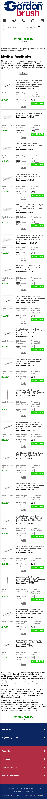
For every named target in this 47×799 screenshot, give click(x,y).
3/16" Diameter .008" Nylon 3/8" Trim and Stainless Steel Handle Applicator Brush (29, 642)
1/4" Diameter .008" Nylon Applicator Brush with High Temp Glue (30, 146)
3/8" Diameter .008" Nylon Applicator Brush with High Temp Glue (30, 176)
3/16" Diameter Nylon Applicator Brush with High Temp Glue (29, 114)
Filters (23, 73)
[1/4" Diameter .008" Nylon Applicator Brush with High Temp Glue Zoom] (7, 148)
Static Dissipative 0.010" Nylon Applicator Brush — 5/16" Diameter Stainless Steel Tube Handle (30, 298)
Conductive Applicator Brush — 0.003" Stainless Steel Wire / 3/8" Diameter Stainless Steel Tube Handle (29, 425)
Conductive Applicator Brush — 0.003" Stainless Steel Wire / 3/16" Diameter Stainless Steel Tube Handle (30, 612)
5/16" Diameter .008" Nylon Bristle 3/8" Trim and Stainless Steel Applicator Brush (30, 268)
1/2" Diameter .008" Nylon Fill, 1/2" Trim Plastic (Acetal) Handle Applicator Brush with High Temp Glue (30, 238)
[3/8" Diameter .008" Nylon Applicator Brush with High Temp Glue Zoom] (7, 178)
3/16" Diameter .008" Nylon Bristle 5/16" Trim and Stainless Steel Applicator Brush (30, 548)
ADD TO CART (37, 103)
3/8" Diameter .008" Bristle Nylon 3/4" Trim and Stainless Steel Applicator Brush (29, 361)
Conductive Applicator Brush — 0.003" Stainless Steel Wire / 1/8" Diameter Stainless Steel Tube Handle (29, 519)
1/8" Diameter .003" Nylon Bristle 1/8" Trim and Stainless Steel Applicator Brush (29, 455)
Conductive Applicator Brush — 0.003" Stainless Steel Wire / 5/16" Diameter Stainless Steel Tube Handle (30, 332)
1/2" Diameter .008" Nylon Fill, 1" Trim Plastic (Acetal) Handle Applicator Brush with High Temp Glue (30, 208)
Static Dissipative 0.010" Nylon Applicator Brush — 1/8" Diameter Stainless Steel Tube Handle (30, 485)
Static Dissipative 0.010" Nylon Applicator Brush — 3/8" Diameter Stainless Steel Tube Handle (30, 392)
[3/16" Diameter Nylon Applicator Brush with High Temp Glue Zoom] (7, 117)
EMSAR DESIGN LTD (34, 796)
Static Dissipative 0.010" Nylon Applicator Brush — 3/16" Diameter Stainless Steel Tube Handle (30, 579)
